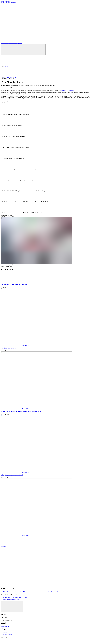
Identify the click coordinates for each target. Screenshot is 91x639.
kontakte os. (36, 98)
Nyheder (20, 43)
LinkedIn (5, 632)
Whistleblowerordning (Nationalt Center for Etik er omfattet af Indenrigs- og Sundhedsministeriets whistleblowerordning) (30, 591)
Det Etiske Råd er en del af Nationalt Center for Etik (15, 597)
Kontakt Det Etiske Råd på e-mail (11, 599)
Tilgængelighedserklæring (6, 634)
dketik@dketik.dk (5, 626)
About (14, 2)
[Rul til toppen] (12, 606)
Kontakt (11, 2)
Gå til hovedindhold (5, 1)
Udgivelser (9, 43)
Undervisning (15, 43)
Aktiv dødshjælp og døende (9, 77)
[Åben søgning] (12, 49)
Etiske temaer (4, 43)
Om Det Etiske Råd (5, 2)
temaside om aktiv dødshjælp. (67, 90)
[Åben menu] (34, 49)
